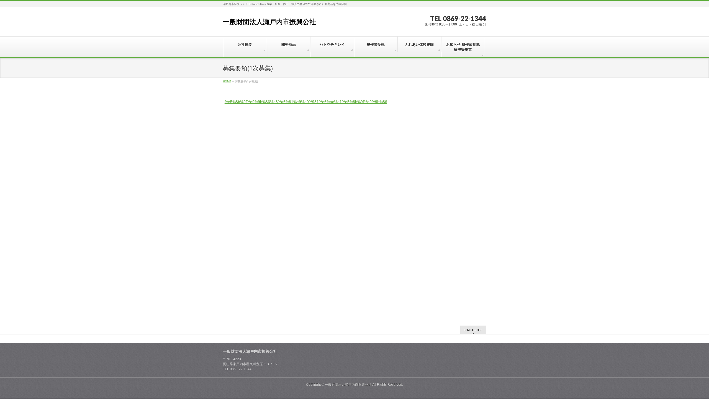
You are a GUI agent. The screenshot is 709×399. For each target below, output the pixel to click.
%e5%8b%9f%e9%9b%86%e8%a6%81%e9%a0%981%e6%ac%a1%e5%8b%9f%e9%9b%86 (306, 101)
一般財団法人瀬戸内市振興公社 (269, 21)
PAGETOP (473, 330)
